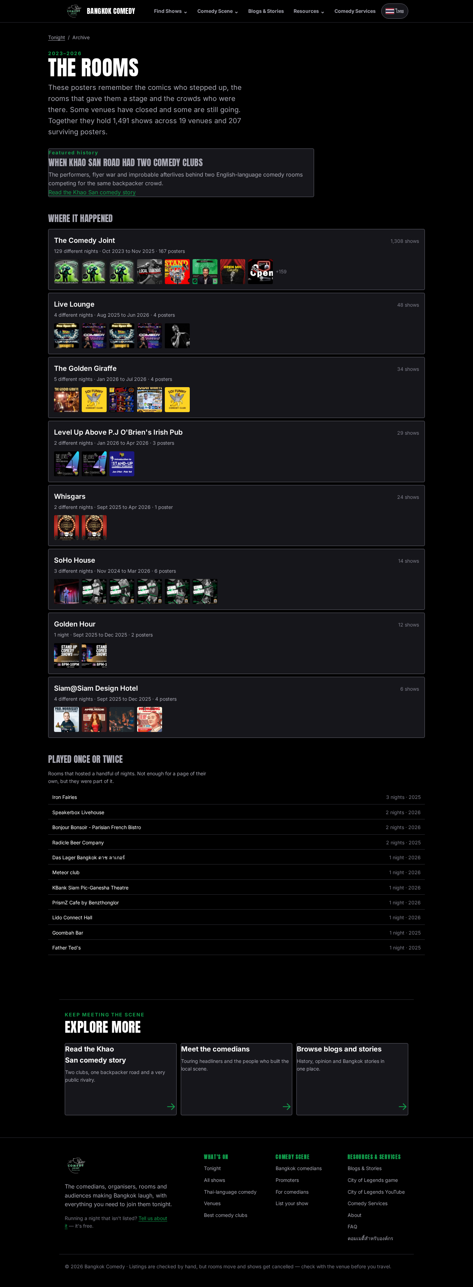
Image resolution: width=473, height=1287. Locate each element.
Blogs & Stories (266, 11)
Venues (212, 1203)
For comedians (292, 1192)
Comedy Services (355, 11)
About (355, 1215)
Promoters (287, 1180)
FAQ (352, 1226)
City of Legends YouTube (376, 1192)
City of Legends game (373, 1180)
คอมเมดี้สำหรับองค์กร (370, 1238)
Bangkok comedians (299, 1168)
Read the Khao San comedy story (92, 192)
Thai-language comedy (230, 1192)
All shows (214, 1180)
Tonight (56, 37)
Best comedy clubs (225, 1215)
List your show (292, 1203)
